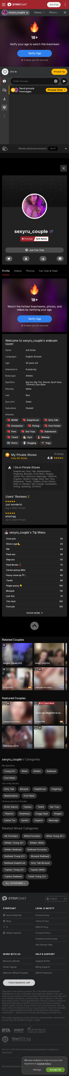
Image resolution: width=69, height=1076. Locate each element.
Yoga (48, 443)
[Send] (64, 81)
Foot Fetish (54, 426)
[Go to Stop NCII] (21, 1039)
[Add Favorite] (5, 71)
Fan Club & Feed (48, 270)
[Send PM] (60, 258)
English (53, 899)
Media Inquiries (14, 933)
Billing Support (43, 967)
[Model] (63, 168)
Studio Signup (10, 967)
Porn (13, 431)
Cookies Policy (43, 933)
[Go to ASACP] (19, 1031)
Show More (33, 613)
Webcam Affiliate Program (15, 973)
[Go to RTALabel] (6, 1030)
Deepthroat (33, 420)
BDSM (14, 420)
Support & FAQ (43, 961)
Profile (6, 270)
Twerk (14, 437)
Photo (14, 443)
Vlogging (31, 443)
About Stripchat (13, 915)
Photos (55, 12)
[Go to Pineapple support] (5, 1039)
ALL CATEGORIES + (15, 883)
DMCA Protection (44, 973)
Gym (29, 437)
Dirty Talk (53, 420)
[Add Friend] (43, 258)
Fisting (35, 426)
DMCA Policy (42, 927)
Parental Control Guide (46, 939)
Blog (8, 921)
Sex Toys (30, 431)
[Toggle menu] (3, 4)
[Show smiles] (56, 81)
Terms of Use (42, 921)
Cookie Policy (44, 1063)
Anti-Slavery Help (44, 945)
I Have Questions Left (19, 982)
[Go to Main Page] (20, 4)
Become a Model (11, 961)
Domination (17, 426)
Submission (50, 431)
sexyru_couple (12, 759)
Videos (39, 12)
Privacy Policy (42, 915)
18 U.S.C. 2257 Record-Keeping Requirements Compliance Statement (30, 1051)
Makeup (45, 437)
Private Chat (55, 90)
